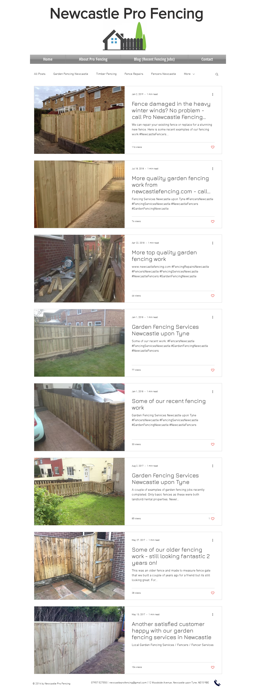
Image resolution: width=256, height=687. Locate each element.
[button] (217, 74)
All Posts (39, 74)
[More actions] (214, 94)
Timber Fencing (106, 74)
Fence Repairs (134, 74)
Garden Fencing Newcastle (70, 74)
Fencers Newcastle (163, 74)
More (187, 74)
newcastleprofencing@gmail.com (128, 682)
